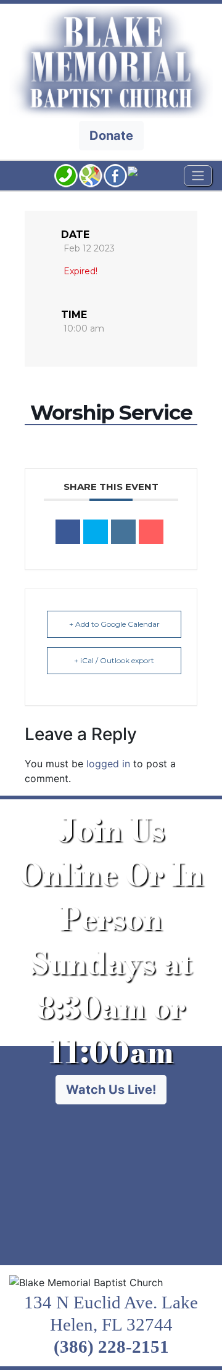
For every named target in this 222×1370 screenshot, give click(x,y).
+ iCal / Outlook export (114, 660)
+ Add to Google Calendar (114, 624)
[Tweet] (95, 532)
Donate (111, 135)
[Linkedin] (123, 532)
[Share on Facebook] (68, 532)
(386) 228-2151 (111, 1346)
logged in (108, 763)
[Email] (151, 532)
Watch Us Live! (111, 1089)
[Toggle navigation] (198, 175)
